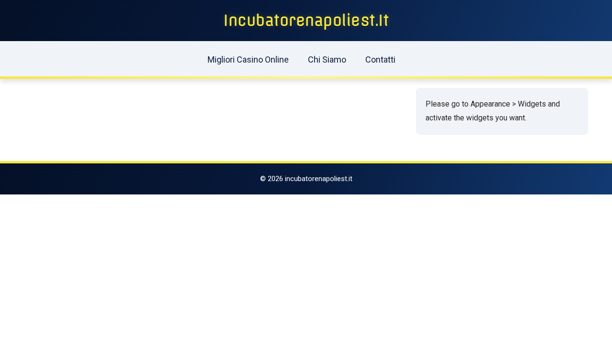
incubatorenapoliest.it (306, 20)
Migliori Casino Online (248, 59)
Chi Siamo (327, 59)
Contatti (380, 59)
